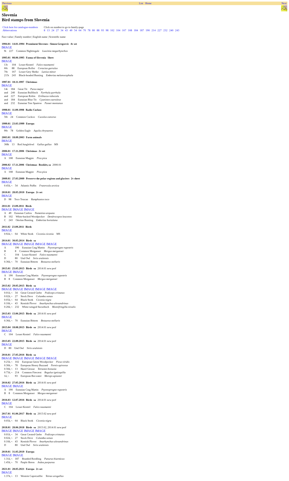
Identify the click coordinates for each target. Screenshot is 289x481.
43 (66, 30)
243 (177, 30)
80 (93, 30)
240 (171, 30)
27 (57, 30)
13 (48, 30)
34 (62, 30)
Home (148, 3)
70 (84, 30)
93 (102, 30)
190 (148, 30)
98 (107, 30)
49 (71, 30)
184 (136, 30)
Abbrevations (10, 30)
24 (53, 30)
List (141, 3)
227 (159, 30)
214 (154, 30)
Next (284, 3)
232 (165, 30)
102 (112, 30)
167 (124, 30)
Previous (7, 3)
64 (80, 30)
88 (98, 30)
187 (142, 30)
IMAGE (7, 47)
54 (75, 30)
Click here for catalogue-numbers (20, 27)
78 (89, 30)
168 (130, 30)
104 (118, 30)
